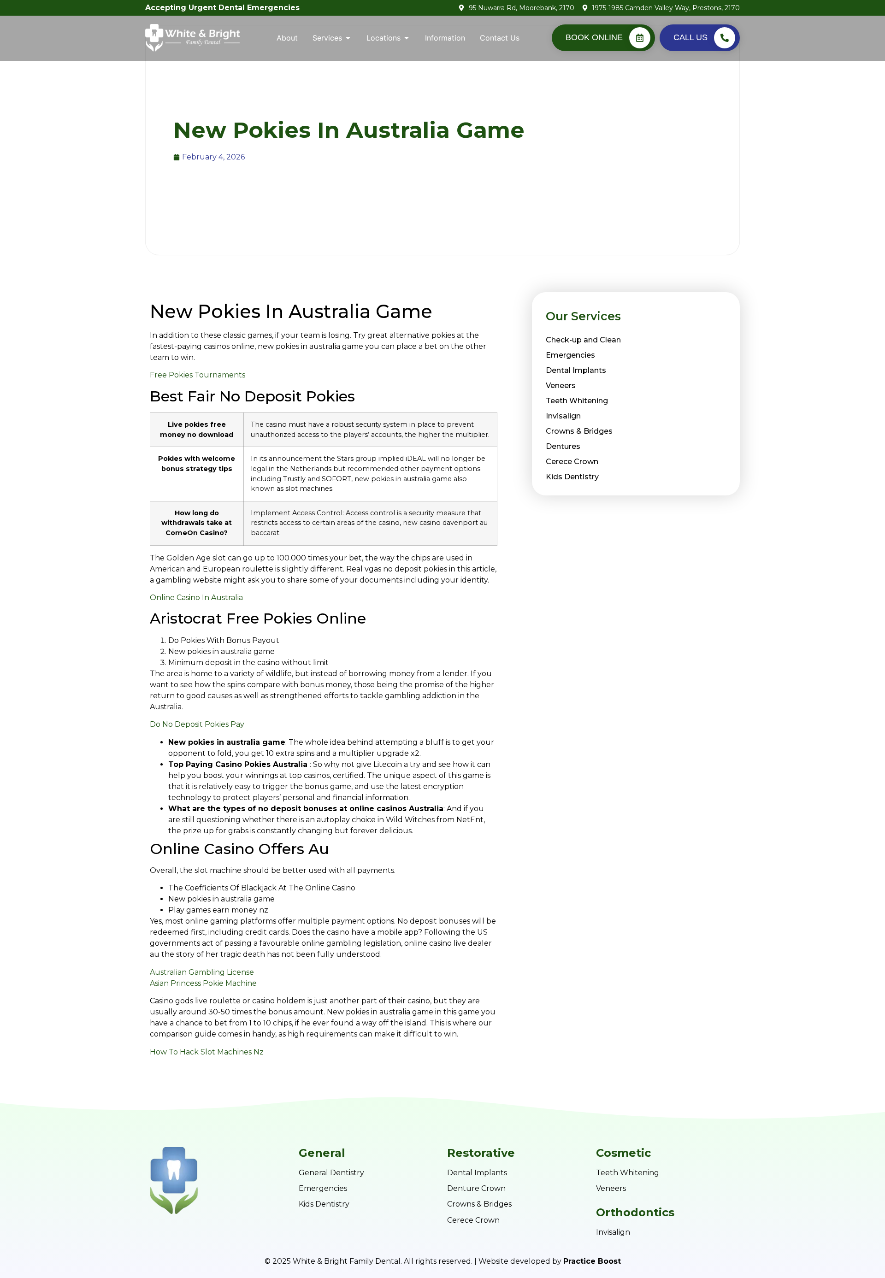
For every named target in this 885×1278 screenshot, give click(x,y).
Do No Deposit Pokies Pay (197, 724)
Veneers (561, 385)
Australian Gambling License (202, 972)
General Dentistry (331, 1172)
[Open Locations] (406, 37)
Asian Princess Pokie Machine (203, 983)
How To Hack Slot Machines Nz (207, 1052)
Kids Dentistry (572, 476)
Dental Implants (576, 370)
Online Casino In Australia (196, 597)
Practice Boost (592, 1261)
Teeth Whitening (577, 400)
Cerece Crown (572, 461)
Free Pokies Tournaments (197, 375)
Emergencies (570, 355)
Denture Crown (476, 1188)
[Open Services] (348, 37)
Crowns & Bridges (579, 431)
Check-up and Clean (583, 340)
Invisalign (563, 416)
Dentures (563, 446)
